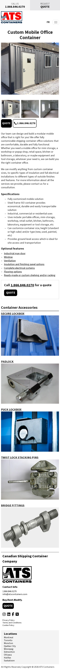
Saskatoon (9, 660)
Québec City (10, 646)
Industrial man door (14, 253)
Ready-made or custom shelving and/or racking (29, 275)
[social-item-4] (17, 614)
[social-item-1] (4, 614)
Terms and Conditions (12, 623)
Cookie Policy (8, 625)
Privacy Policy (8, 620)
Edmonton (9, 651)
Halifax (7, 657)
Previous (2, 109)
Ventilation (10, 261)
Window (8, 257)
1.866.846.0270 (26, 123)
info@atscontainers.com (14, 594)
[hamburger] (56, 22)
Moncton (8, 643)
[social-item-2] (8, 614)
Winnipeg (8, 649)
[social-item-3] (13, 614)
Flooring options (13, 272)
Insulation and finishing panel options (24, 264)
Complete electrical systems (19, 268)
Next (57, 109)
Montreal (8, 637)
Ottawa (8, 654)
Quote (6, 123)
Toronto (8, 640)
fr (48, 22)
